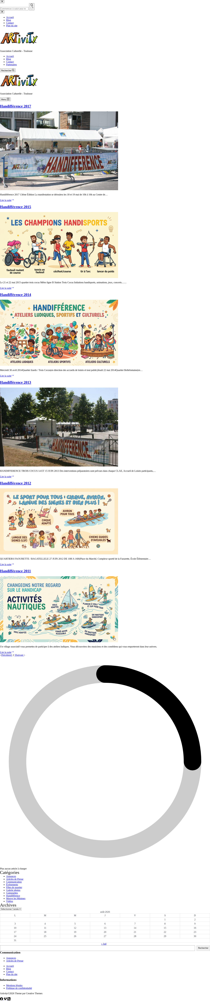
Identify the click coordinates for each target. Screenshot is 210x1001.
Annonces (11, 876)
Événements (12, 884)
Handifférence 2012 (15, 483)
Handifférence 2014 (15, 295)
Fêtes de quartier (14, 887)
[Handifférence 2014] (59, 365)
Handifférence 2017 (15, 106)
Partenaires (11, 64)
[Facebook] (2, 999)
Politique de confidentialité (19, 988)
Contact (10, 61)
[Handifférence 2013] (59, 465)
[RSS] (8, 999)
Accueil (10, 56)
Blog (8, 59)
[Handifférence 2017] (59, 189)
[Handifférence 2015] (59, 277)
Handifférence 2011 (15, 571)
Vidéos (9, 901)
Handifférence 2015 (15, 207)
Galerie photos (13, 890)
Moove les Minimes (15, 898)
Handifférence (13, 895)
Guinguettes (12, 893)
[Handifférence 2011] (59, 641)
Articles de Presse (14, 879)
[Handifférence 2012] (59, 553)
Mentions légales (14, 985)
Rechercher (203, 948)
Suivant (20, 655)
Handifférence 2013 (15, 382)
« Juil (103, 944)
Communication (14, 882)
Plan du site (11, 974)
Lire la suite (7, 200)
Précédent (6, 655)
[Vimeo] (5, 999)
